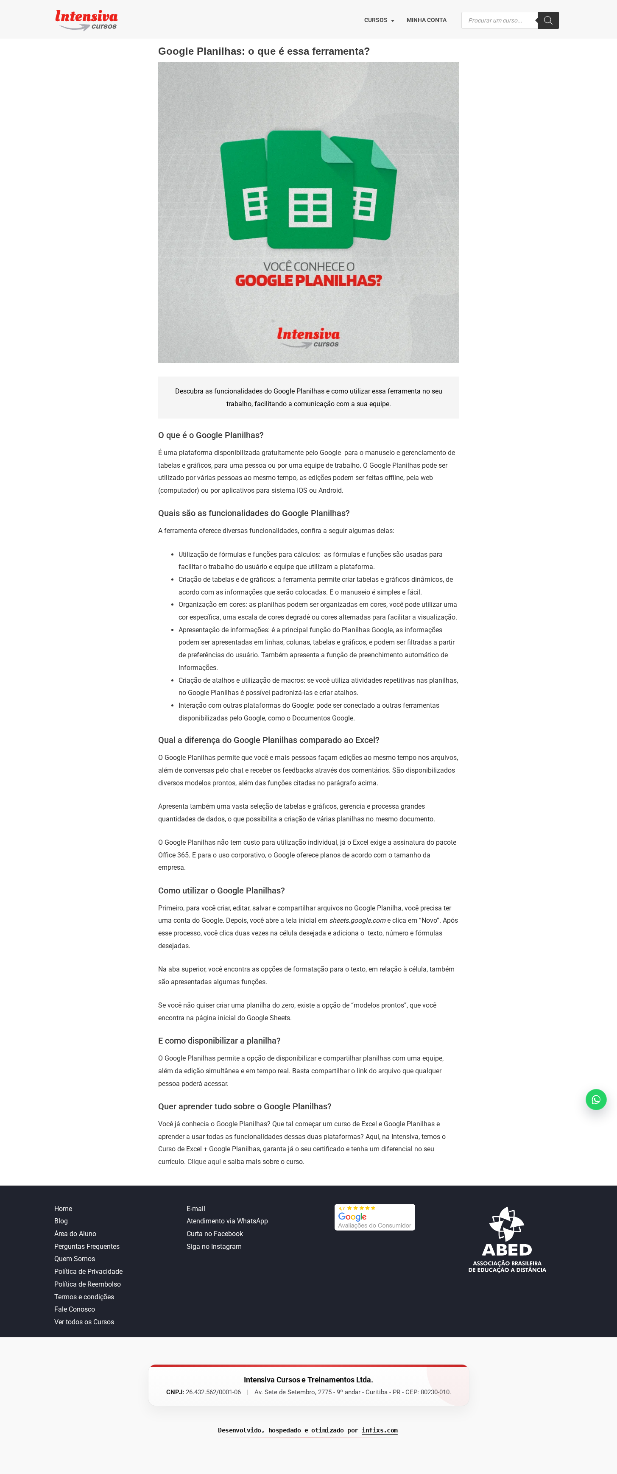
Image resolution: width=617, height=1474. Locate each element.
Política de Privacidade (88, 1271)
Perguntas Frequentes (87, 1246)
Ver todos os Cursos (84, 1322)
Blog (61, 1221)
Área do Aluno (75, 1234)
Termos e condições (84, 1297)
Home (63, 1209)
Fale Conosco (74, 1309)
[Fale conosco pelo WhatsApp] (596, 1099)
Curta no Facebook (215, 1234)
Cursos (376, 20)
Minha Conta (427, 20)
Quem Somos (74, 1259)
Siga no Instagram (214, 1246)
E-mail (196, 1209)
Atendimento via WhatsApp (227, 1221)
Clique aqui (204, 1162)
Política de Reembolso (87, 1284)
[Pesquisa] (548, 20)
